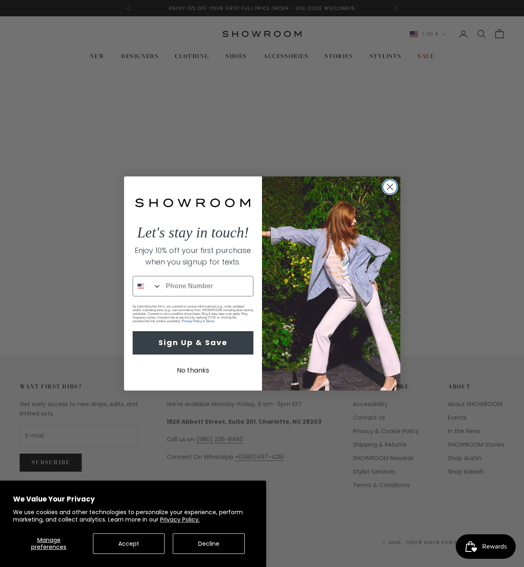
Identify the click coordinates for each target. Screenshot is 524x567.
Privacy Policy (192, 321)
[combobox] (147, 286)
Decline (208, 544)
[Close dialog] (390, 187)
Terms (210, 321)
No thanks (193, 370)
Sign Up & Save (193, 342)
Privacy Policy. (180, 519)
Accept (128, 544)
